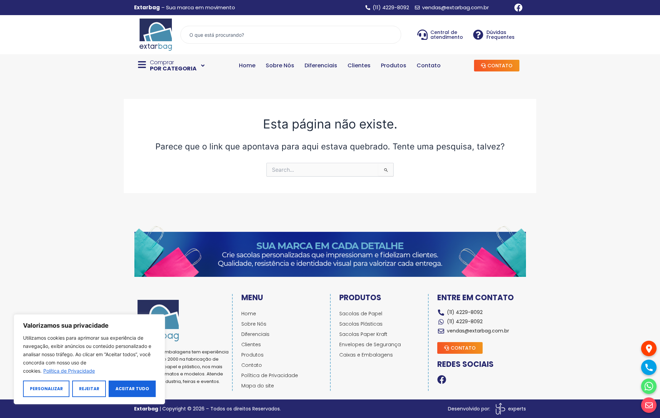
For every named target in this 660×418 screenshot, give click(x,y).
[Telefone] (649, 367)
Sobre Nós (280, 65)
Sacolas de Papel (360, 313)
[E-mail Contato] (649, 405)
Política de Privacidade (69, 371)
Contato (429, 65)
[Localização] (649, 348)
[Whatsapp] (649, 386)
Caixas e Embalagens (366, 354)
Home (247, 65)
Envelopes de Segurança (370, 344)
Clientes (359, 65)
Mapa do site (257, 385)
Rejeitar (89, 389)
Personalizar (46, 389)
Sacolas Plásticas (361, 323)
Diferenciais (321, 65)
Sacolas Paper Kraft (363, 334)
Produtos (393, 65)
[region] (89, 359)
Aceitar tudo (132, 389)
